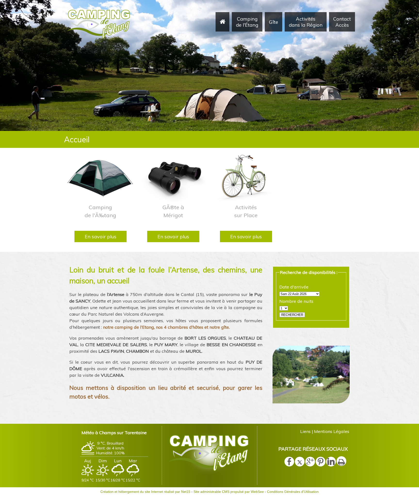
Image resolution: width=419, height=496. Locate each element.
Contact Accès (342, 22)
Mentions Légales (331, 431)
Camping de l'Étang (247, 22)
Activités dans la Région (305, 22)
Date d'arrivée (293, 287)
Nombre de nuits (296, 301)
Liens (305, 431)
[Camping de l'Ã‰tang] (100, 177)
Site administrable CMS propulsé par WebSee (228, 492)
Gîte (273, 22)
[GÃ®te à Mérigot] (173, 177)
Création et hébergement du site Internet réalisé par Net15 (145, 492)
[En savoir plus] (100, 236)
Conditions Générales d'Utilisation (293, 492)
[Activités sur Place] (246, 177)
